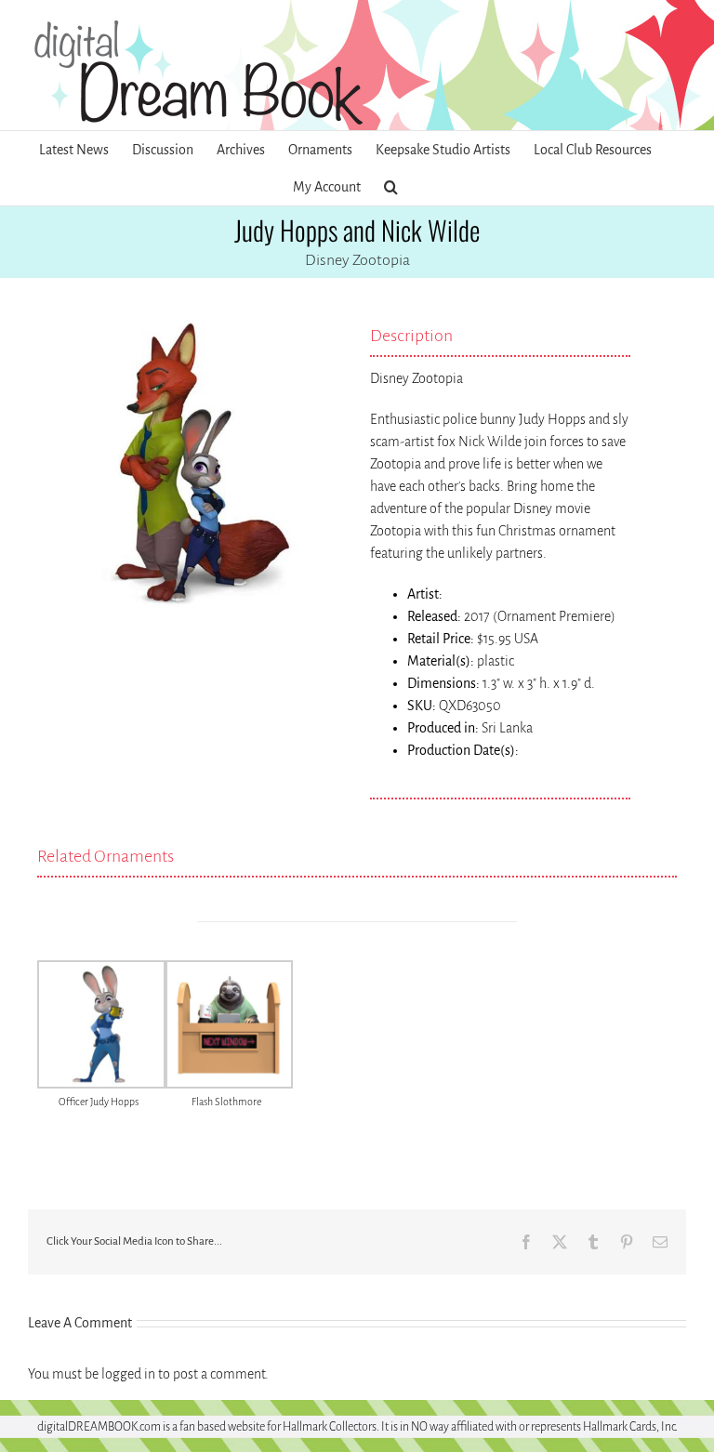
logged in (128, 1373)
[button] (391, 186)
